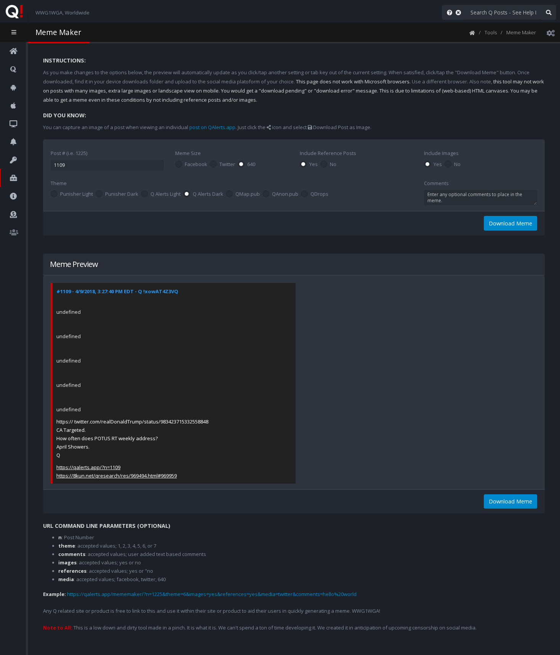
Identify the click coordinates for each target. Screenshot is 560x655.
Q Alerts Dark (208, 194)
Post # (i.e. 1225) (69, 153)
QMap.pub (247, 194)
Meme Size (188, 153)
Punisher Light (76, 194)
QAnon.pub (285, 194)
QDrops (319, 194)
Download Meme (510, 223)
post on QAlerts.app (212, 127)
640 (251, 164)
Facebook (196, 164)
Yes (313, 164)
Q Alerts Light (165, 194)
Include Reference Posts (328, 153)
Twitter (227, 164)
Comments (436, 183)
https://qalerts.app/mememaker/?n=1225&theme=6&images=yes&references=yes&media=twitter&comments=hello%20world (212, 594)
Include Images (441, 153)
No (333, 164)
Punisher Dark (121, 194)
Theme (59, 183)
